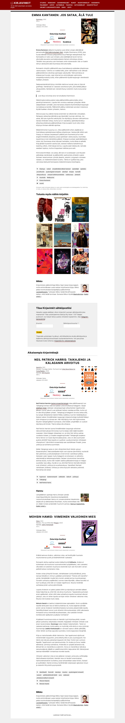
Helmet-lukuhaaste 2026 (50, 7)
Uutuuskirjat (79, 5)
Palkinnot (44, 5)
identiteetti (43, 672)
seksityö (65, 172)
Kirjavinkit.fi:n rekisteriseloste (65, 341)
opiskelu (83, 169)
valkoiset (66, 675)
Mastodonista (78, 294)
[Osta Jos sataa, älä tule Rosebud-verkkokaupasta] (63, 39)
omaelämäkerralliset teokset (61, 169)
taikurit (68, 477)
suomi (42, 183)
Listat (52, 5)
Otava (38, 521)
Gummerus (39, 19)
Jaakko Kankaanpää (47, 524)
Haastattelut (92, 5)
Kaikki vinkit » (41, 506)
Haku (64, 7)
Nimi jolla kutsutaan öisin (54, 52)
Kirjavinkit (22, 2)
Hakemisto (95, 3)
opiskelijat (75, 169)
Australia (42, 177)
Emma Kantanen (45, 180)
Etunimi (39, 323)
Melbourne (50, 177)
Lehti (69, 7)
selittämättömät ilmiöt (50, 675)
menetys (58, 672)
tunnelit (77, 172)
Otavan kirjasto (44, 681)
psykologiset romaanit (53, 172)
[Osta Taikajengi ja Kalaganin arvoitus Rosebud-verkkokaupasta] (62, 392)
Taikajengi (43, 479)
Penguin (56, 523)
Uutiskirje (60, 5)
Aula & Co (39, 367)
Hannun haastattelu (77, 504)
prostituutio (40, 172)
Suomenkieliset (63, 3)
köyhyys (42, 169)
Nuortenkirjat (84, 3)
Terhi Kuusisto (46, 373)
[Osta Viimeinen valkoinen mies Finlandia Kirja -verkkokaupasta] (53, 544)
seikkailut (62, 477)
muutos (64, 672)
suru (60, 675)
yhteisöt (77, 174)
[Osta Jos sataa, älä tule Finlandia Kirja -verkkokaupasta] (52, 39)
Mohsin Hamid (44, 684)
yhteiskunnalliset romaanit (45, 678)
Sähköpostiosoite (71, 323)
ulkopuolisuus (41, 174)
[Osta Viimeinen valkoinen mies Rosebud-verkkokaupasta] (63, 544)
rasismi (39, 675)
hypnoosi (43, 477)
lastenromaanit (52, 477)
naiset (49, 169)
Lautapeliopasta (42, 292)
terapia (71, 172)
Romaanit (52, 3)
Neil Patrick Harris (45, 482)
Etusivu (43, 3)
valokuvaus (69, 174)
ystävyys (75, 477)
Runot (73, 3)
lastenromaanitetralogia (59, 403)
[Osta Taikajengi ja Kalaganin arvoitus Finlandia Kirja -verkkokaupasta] (52, 392)
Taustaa (69, 5)
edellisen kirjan (41, 408)
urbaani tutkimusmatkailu (56, 174)
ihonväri (50, 672)
